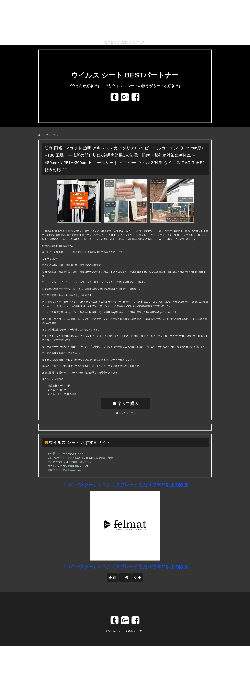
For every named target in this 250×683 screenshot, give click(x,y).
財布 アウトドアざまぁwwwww (64, 470)
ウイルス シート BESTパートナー (125, 75)
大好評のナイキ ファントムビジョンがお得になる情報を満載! (80, 457)
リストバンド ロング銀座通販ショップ (68, 466)
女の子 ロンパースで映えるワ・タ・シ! (68, 453)
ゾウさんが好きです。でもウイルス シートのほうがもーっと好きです (125, 86)
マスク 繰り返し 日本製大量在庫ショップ (70, 462)
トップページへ (49, 135)
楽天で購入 (127, 403)
